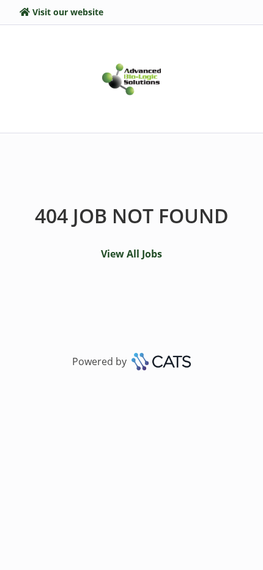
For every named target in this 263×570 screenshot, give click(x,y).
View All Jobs (131, 254)
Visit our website (67, 12)
